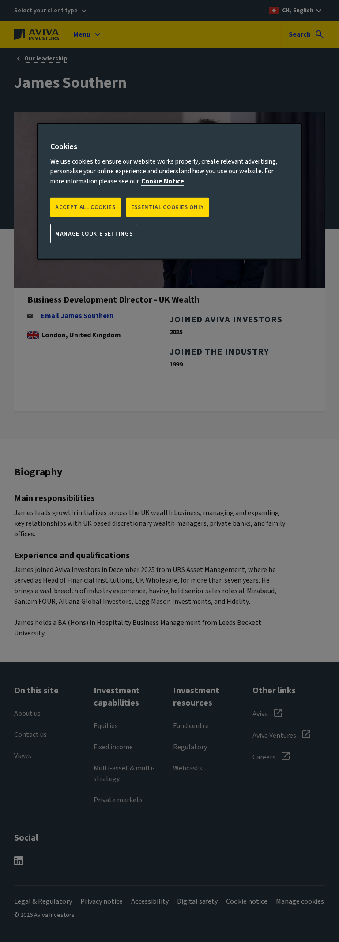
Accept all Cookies (85, 207)
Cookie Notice (162, 181)
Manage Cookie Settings (93, 234)
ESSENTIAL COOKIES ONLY (167, 207)
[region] (169, 191)
